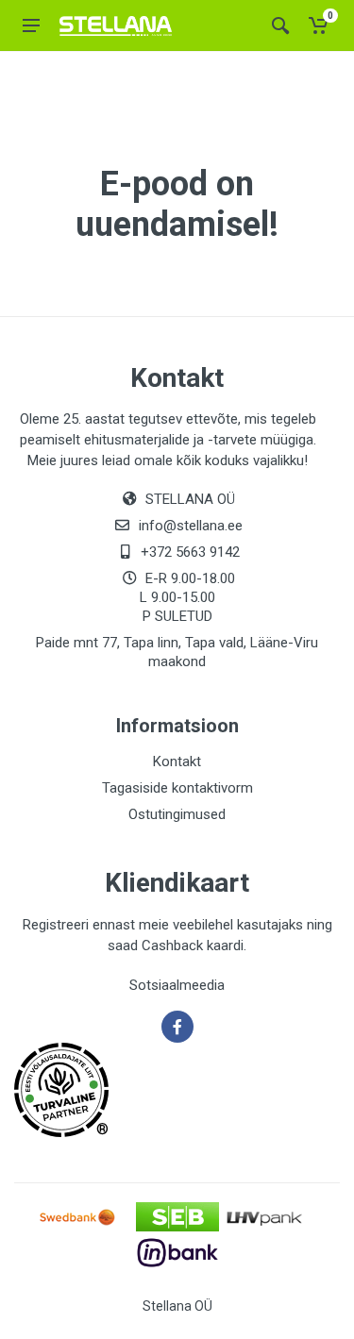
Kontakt (177, 761)
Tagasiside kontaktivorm (177, 787)
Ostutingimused (177, 814)
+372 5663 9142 (190, 552)
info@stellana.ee (191, 525)
